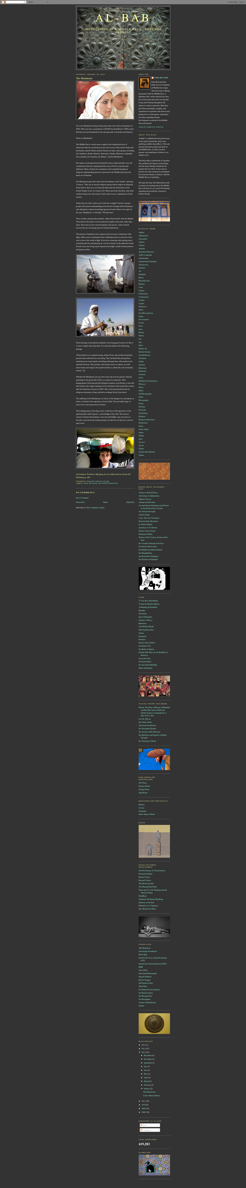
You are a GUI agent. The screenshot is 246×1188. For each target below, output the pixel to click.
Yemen (141, 455)
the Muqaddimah (145, 553)
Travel (141, 445)
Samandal (142, 811)
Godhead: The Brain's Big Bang (151, 899)
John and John (161, 77)
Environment (144, 319)
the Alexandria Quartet (147, 728)
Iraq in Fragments (145, 616)
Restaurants (143, 422)
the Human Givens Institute (149, 989)
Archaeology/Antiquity (148, 261)
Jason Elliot (143, 970)
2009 (144, 1108)
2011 (144, 1101)
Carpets (141, 290)
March (146, 1081)
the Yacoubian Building (148, 664)
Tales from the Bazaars (147, 725)
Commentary (144, 297)
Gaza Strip (143, 613)
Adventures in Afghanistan (149, 495)
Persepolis (142, 636)
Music (141, 387)
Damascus (142, 306)
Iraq (86, 483)
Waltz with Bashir (145, 668)
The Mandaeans (149, 1092)
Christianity (143, 293)
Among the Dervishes (147, 502)
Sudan (141, 432)
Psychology (143, 413)
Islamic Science (145, 351)
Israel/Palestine (144, 355)
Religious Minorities (108, 483)
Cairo (141, 287)
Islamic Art (143, 348)
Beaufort (142, 610)
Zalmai (141, 1005)
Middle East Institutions (148, 381)
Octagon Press (144, 789)
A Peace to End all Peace (148, 492)
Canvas (141, 807)
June (146, 1070)
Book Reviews (144, 280)
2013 (144, 1048)
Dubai (141, 309)
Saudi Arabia (144, 429)
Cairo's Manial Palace (151, 1095)
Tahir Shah (143, 986)
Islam (141, 345)
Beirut (141, 277)
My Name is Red (145, 722)
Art (140, 271)
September (148, 1062)
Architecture (143, 264)
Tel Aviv (142, 442)
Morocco (142, 384)
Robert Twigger (145, 980)
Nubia (141, 390)
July (146, 1066)
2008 (144, 1112)
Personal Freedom (145, 873)
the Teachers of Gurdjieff (148, 559)
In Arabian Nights (145, 524)
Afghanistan (143, 235)
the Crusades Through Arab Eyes (151, 543)
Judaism (142, 364)
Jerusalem (142, 358)
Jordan (141, 361)
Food (141, 326)
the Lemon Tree (145, 658)
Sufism (141, 435)
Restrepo (142, 639)
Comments (146, 1130)
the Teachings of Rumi (147, 741)
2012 (144, 1052)
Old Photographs (145, 393)
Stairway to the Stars (146, 902)
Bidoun (141, 804)
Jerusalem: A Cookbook (148, 527)
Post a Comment (82, 497)
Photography (144, 400)
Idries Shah (143, 954)
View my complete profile (151, 127)
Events (141, 322)
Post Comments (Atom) (95, 507)
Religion (93, 483)
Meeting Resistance (146, 629)
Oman (141, 397)
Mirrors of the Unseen (147, 531)
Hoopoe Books (144, 786)
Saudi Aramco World (147, 814)
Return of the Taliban (147, 642)
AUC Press (143, 783)
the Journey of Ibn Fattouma (149, 731)
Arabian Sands (144, 514)
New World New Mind (147, 908)
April (146, 1077)
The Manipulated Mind (148, 886)
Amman (142, 245)
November (148, 1059)
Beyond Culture (145, 880)
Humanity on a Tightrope (148, 905)
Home (105, 502)
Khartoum (142, 368)
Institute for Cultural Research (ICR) (152, 963)
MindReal (142, 896)
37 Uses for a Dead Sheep (148, 600)
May (146, 1074)
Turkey (141, 448)
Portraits (142, 406)
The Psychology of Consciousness (152, 870)
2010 (144, 1104)
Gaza (141, 329)
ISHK (141, 967)
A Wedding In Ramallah (148, 607)
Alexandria (143, 239)
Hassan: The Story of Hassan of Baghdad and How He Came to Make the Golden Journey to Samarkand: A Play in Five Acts (154, 711)
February (147, 1085)
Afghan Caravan (145, 499)
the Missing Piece (145, 996)
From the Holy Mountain (148, 521)
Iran (140, 339)
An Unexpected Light (147, 511)
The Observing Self (146, 883)
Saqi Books (143, 792)
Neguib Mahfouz (145, 976)
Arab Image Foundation (148, 951)
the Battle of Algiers (146, 649)
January (147, 1088)
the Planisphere (144, 999)
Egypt (141, 316)
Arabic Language (145, 255)
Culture (141, 300)
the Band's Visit (145, 646)
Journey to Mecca (145, 620)
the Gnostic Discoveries (148, 546)
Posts (144, 1125)
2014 (144, 1045)
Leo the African (145, 719)
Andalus (142, 248)
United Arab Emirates (147, 451)
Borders (142, 284)
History (141, 332)
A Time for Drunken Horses (149, 604)
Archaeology (144, 258)
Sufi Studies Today (146, 983)
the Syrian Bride (145, 661)
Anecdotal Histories (146, 251)
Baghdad (142, 274)
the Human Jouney (146, 992)
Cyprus (141, 303)
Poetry (141, 403)
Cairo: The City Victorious (149, 518)
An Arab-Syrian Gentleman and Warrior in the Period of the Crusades (154, 507)
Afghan (141, 232)
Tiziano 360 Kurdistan (147, 1002)
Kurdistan (142, 371)
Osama (141, 633)
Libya (141, 377)
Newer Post (80, 502)
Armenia (142, 267)
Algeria (141, 242)
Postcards (142, 409)
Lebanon (142, 374)
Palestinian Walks (145, 534)
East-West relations (146, 313)
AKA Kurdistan (144, 948)
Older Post (130, 502)
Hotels (141, 335)
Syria (141, 439)
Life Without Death (146, 626)
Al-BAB (123, 17)
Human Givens (144, 877)
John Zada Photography (148, 973)
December (148, 1055)
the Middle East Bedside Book (150, 549)
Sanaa (141, 426)
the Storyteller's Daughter (148, 556)
